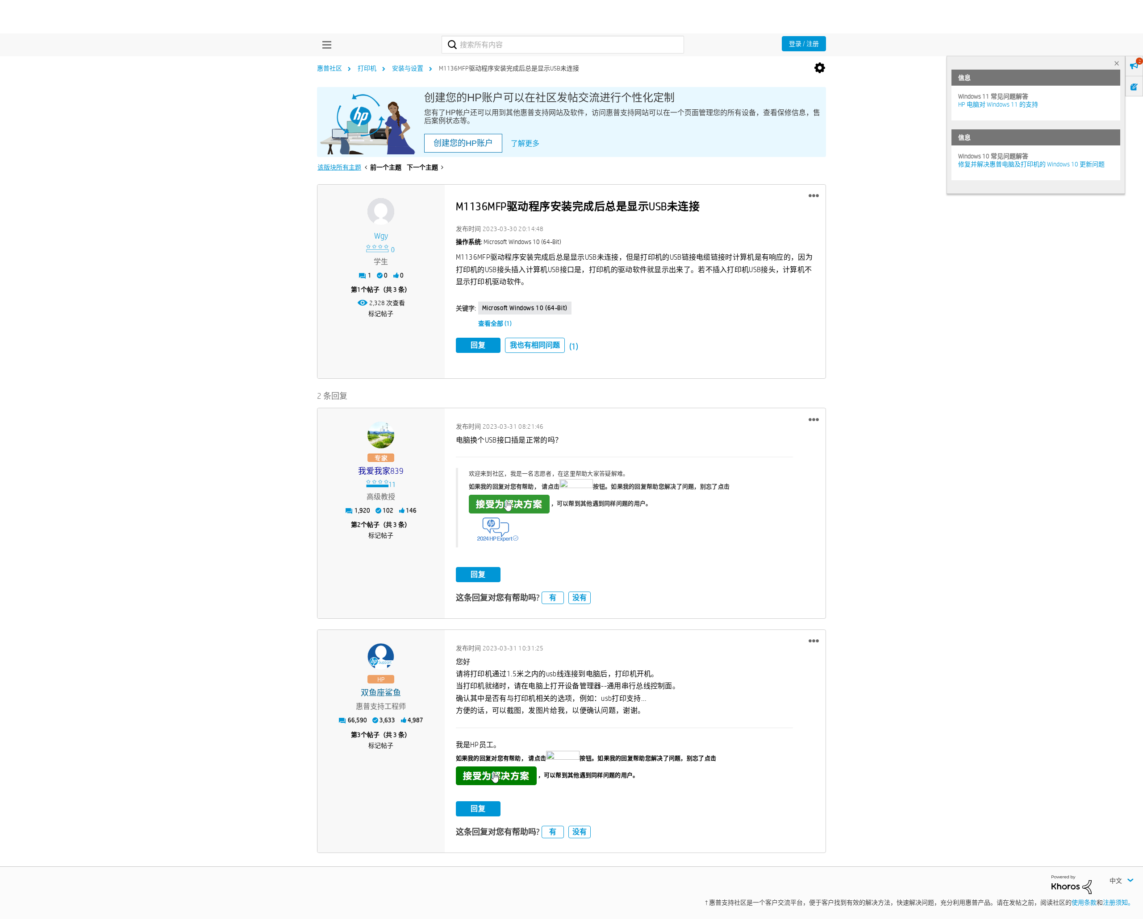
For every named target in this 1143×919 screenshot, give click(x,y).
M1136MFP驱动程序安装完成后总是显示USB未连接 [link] (509, 68)
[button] (814, 196)
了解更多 (525, 143)
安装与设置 (407, 68)
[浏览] (324, 44)
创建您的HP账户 (463, 143)
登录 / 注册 (804, 44)
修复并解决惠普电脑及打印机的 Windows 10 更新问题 (1031, 164)
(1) (573, 346)
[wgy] (380, 211)
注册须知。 (1118, 902)
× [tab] (1116, 63)
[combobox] (563, 45)
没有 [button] (579, 597)
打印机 (367, 68)
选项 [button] (820, 68)
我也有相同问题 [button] (535, 345)
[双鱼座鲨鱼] (380, 656)
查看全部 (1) (495, 323)
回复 (478, 345)
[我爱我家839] (380, 435)
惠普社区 (329, 68)
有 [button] (552, 597)
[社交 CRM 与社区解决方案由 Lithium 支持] (1071, 884)
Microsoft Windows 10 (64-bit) (524, 308)
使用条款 (1084, 902)
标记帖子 (380, 314)
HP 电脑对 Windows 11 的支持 (998, 104)
